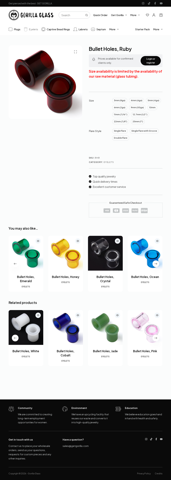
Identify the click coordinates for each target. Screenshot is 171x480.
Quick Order (100, 15)
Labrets (83, 29)
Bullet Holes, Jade (105, 351)
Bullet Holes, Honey (65, 277)
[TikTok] (149, 3)
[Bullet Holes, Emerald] (26, 253)
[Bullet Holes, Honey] (65, 253)
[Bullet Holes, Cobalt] (65, 327)
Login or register (150, 60)
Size (91, 100)
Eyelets (33, 29)
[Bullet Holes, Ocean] (145, 253)
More (133, 15)
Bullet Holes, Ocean (145, 277)
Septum (101, 29)
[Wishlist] (147, 15)
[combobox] (71, 15)
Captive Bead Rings (58, 29)
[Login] (153, 15)
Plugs (17, 29)
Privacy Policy (144, 473)
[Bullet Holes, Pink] (145, 327)
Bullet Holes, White (26, 351)
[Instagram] (143, 3)
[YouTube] (161, 3)
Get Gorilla (117, 15)
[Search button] (86, 15)
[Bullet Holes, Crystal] (105, 253)
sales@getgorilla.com (76, 445)
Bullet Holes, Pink (145, 351)
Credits (158, 473)
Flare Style (95, 130)
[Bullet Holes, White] (26, 327)
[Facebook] (155, 3)
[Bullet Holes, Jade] (105, 327)
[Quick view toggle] (38, 241)
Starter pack (142, 29)
